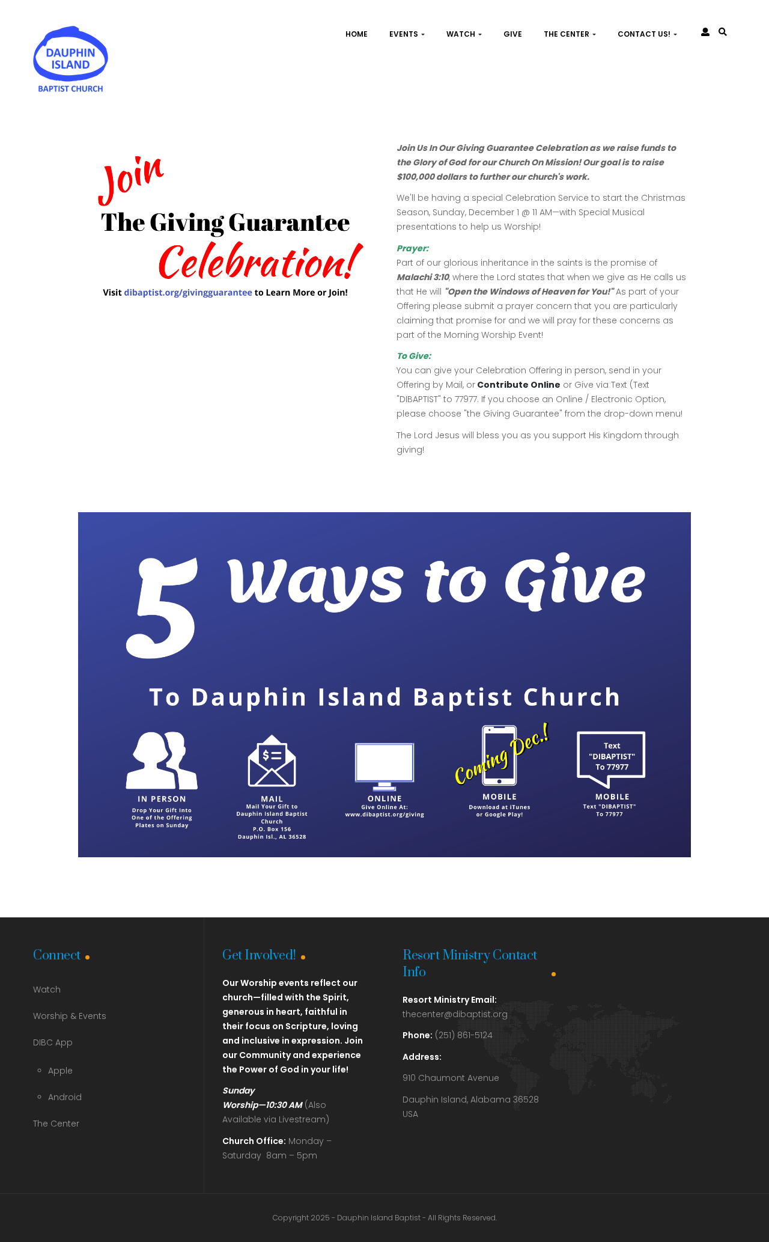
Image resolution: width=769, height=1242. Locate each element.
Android (65, 1097)
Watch (461, 34)
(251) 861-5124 (448, 1035)
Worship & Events (69, 1016)
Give (512, 34)
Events (404, 34)
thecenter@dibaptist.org (455, 1014)
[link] (723, 31)
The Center (567, 34)
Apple (60, 1071)
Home (356, 34)
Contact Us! (645, 34)
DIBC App (53, 1042)
